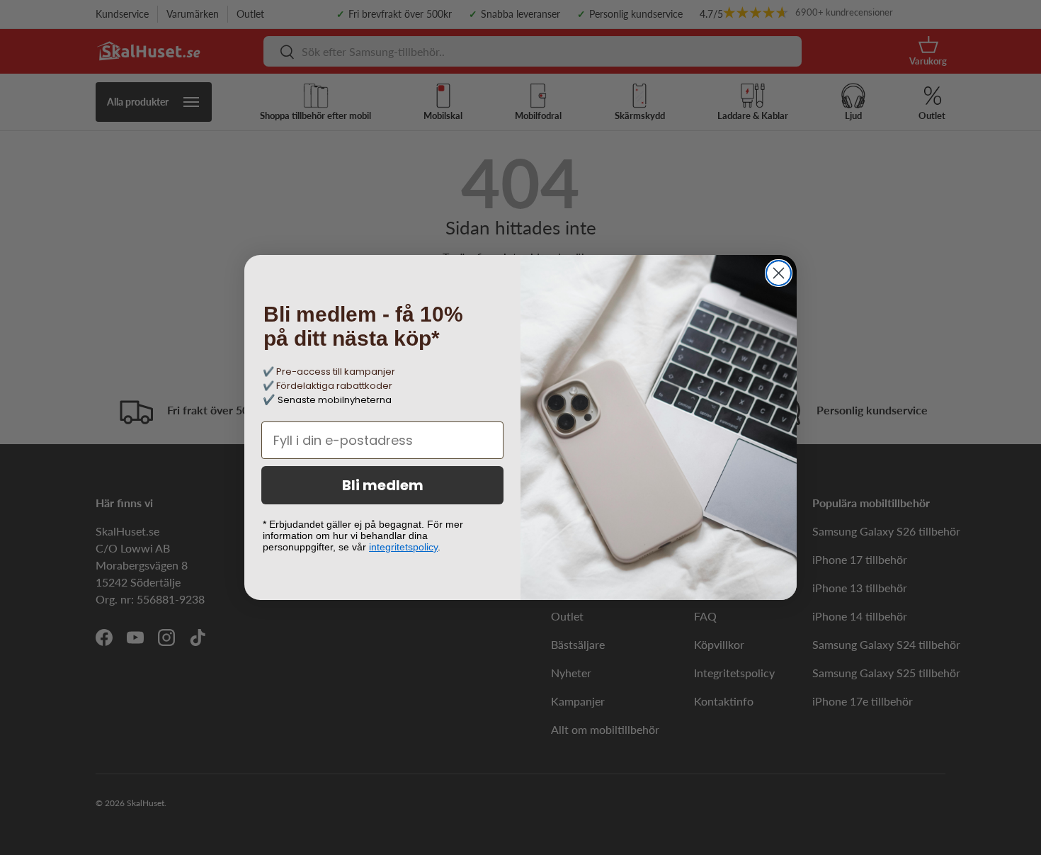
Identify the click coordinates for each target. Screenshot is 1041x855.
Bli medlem (382, 485)
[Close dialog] (778, 273)
